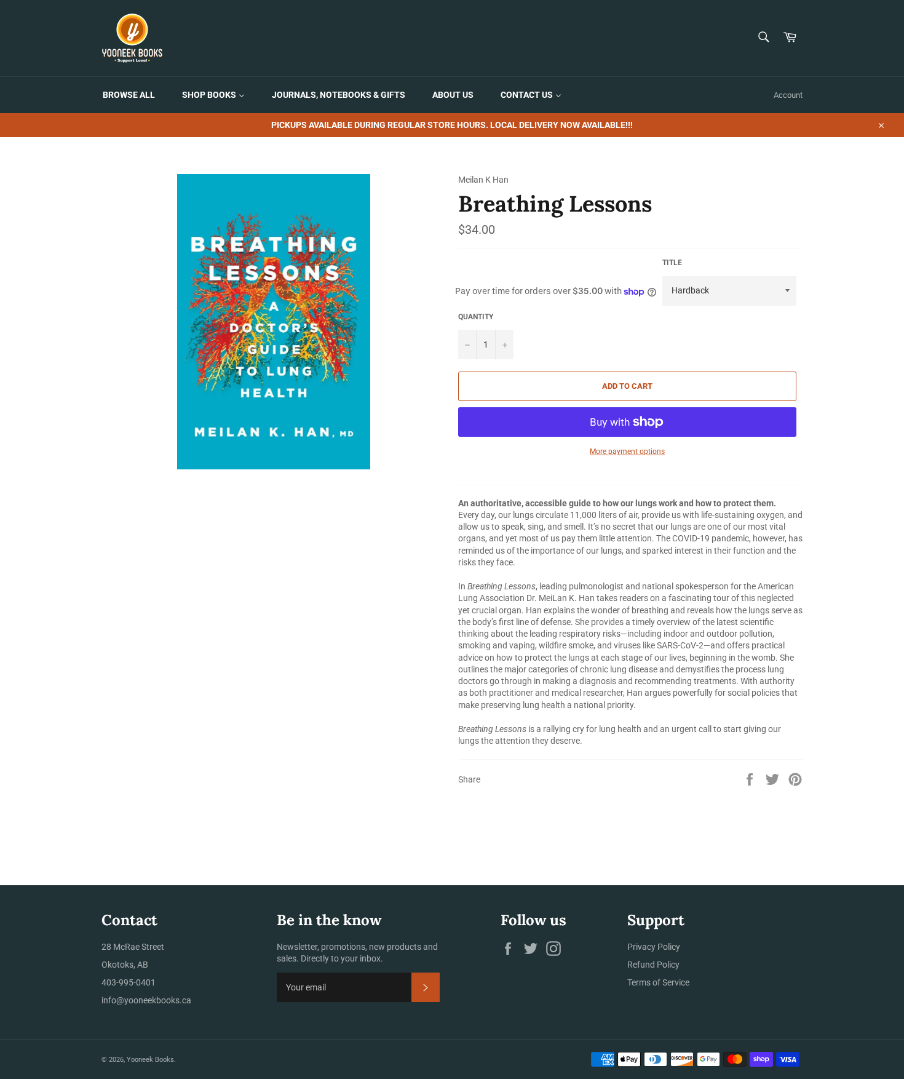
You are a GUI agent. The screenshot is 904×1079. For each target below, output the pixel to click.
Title (672, 262)
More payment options (627, 451)
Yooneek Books (150, 1060)
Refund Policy (653, 965)
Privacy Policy (653, 947)
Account (788, 95)
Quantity (475, 317)
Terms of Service (658, 982)
